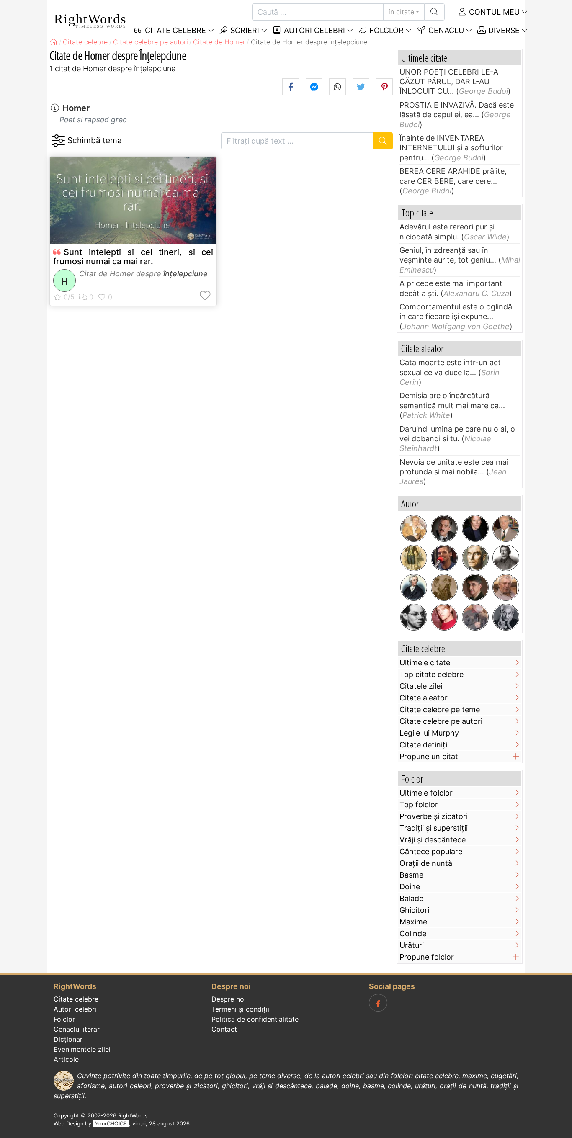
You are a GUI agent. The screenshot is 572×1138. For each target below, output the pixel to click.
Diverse (503, 30)
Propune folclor (426, 957)
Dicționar (68, 1039)
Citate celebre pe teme (439, 709)
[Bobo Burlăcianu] (444, 558)
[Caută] (434, 12)
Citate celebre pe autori (440, 721)
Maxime (413, 921)
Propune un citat (428, 756)
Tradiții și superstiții (433, 828)
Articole (66, 1059)
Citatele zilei (420, 686)
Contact (224, 1029)
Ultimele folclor (426, 792)
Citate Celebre (174, 30)
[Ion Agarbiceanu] (444, 587)
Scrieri (243, 30)
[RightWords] (53, 42)
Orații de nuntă (425, 863)
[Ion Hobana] (506, 528)
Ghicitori (414, 910)
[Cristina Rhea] (413, 528)
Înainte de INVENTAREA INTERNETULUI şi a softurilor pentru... (451, 148)
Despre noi (228, 999)
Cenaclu (445, 30)
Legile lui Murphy (429, 733)
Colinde (412, 933)
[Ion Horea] (475, 617)
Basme (411, 874)
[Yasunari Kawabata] (506, 617)
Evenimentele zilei (82, 1049)
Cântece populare (430, 851)
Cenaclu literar (77, 1029)
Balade (411, 898)
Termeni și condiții (240, 1009)
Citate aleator (423, 697)
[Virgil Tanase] (506, 587)
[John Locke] (413, 587)
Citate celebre (76, 999)
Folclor (385, 30)
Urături (411, 945)
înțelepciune (185, 273)
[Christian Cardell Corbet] (444, 617)
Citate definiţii (424, 744)
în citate (401, 12)
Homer (76, 108)
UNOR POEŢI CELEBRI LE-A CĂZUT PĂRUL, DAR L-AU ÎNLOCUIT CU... (448, 81)
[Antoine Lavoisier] (413, 558)
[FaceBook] (378, 1003)
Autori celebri (313, 30)
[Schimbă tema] (58, 140)
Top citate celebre (431, 674)
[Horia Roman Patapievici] (475, 587)
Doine (409, 886)
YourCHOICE (111, 1123)
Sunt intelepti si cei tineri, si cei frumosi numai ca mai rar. (133, 256)
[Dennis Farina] (444, 528)
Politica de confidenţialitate (255, 1019)
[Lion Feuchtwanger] (413, 617)
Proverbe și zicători (433, 816)
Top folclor (418, 804)
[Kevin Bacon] (475, 528)
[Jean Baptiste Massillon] (506, 558)
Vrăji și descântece (432, 839)
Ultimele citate (424, 662)
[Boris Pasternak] (475, 558)
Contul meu (493, 12)
